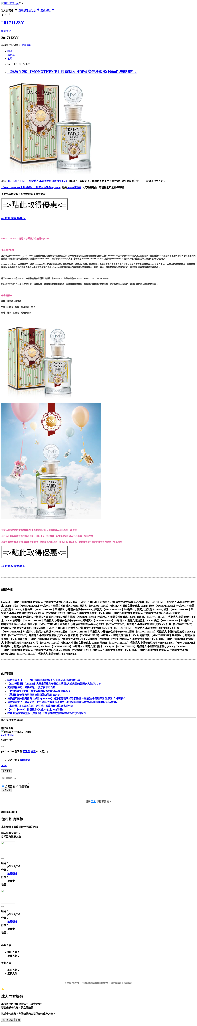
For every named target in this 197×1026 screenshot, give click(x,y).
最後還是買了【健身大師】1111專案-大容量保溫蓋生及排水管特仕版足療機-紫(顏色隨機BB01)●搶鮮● (62, 702)
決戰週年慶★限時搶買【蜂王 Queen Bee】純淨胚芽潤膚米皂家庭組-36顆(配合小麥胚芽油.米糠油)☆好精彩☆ (66, 698)
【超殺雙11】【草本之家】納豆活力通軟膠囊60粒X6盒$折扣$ (40, 706)
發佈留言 (6, 790)
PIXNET (75, 983)
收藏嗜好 (26, 45)
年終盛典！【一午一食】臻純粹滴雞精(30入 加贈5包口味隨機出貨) (43, 680)
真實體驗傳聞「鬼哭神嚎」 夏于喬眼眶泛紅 (31, 687)
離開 (18, 1020)
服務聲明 (128, 983)
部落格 (11, 55)
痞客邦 (26, 751)
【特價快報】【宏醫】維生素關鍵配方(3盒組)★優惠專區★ (38, 691)
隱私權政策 (116, 983)
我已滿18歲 (7, 1020)
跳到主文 (6, 31)
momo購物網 (74, 187)
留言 (33, 751)
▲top (4, 765)
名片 (9, 58)
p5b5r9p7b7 (7, 735)
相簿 (9, 51)
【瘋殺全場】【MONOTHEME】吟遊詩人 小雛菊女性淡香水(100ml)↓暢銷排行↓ (72, 72)
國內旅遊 (25, 760)
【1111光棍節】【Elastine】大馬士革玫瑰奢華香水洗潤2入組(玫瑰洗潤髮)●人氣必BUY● (54, 683)
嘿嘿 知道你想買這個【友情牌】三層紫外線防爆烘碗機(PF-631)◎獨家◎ (46, 713)
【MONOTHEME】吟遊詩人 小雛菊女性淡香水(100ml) (37, 181)
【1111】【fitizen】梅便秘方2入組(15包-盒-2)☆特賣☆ (35, 709)
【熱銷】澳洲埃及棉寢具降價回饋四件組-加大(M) (34, 694)
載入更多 (6, 771)
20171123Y (12, 22)
